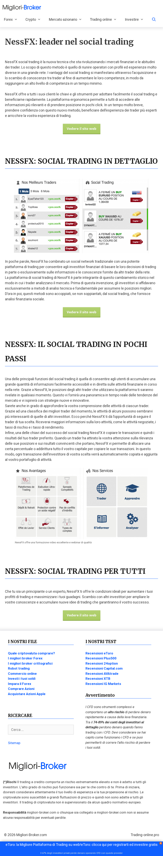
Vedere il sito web (81, 128)
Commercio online (22, 674)
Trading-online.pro (145, 835)
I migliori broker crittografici (30, 663)
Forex (8, 19)
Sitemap (14, 743)
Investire (132, 19)
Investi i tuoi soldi (21, 679)
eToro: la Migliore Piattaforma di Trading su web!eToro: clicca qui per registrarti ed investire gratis (82, 844)
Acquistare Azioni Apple (27, 694)
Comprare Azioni (21, 689)
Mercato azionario (63, 19)
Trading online (101, 19)
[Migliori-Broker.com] (23, 8)
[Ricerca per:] (41, 730)
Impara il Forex (19, 684)
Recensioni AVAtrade (101, 674)
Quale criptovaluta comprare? (31, 653)
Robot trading (19, 668)
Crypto (30, 19)
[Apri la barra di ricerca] (153, 19)
